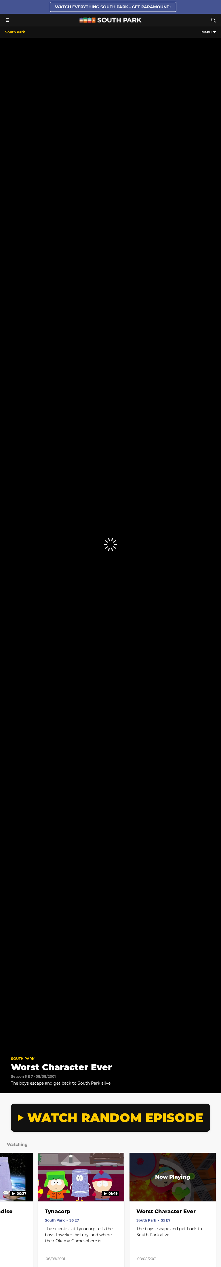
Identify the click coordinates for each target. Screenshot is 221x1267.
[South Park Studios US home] (110, 21)
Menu (206, 32)
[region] (110, 544)
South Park (23, 1058)
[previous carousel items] (8, 1189)
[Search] (213, 20)
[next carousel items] (212, 1189)
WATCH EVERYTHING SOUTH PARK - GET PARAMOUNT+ (113, 6)
